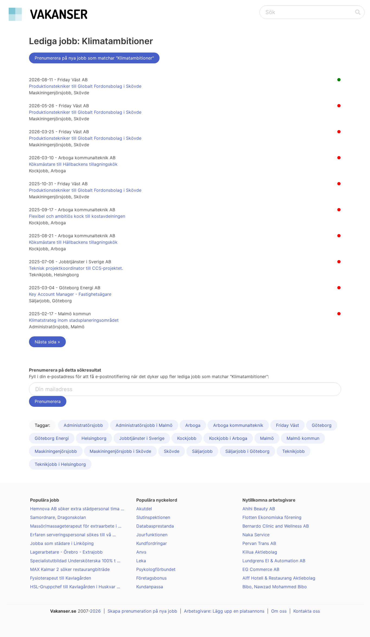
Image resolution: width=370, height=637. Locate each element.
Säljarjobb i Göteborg (247, 451)
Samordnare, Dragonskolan (58, 517)
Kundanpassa (149, 586)
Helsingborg (94, 438)
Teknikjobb (293, 451)
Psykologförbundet (156, 569)
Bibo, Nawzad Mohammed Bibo (274, 586)
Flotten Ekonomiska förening (271, 517)
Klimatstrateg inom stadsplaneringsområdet (74, 320)
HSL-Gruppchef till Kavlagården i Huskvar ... (75, 586)
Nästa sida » (47, 341)
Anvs (141, 552)
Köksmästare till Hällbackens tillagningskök (73, 164)
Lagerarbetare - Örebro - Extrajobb (66, 552)
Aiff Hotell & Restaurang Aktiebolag (278, 578)
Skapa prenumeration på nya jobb (142, 611)
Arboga (192, 425)
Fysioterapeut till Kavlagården (60, 578)
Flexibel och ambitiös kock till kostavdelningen (77, 216)
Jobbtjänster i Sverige (141, 438)
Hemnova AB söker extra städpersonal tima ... (77, 508)
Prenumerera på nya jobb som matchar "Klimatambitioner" (94, 58)
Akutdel (144, 508)
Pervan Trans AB (259, 543)
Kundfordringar (151, 543)
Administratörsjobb (83, 425)
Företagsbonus (151, 578)
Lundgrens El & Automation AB (273, 560)
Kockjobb (186, 438)
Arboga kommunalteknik (238, 425)
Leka (141, 560)
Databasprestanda (155, 526)
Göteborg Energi (52, 438)
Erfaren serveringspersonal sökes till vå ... (73, 534)
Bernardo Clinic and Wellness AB (275, 526)
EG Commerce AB (260, 569)
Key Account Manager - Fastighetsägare (70, 294)
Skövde (171, 451)
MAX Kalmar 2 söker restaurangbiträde (70, 569)
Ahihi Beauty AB (258, 508)
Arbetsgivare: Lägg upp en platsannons (224, 611)
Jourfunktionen (151, 534)
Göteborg (322, 425)
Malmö (267, 438)
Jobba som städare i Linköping (62, 543)
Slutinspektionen (153, 517)
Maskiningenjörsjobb (56, 451)
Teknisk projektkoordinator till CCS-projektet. (76, 268)
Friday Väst (287, 425)
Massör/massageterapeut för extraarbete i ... (75, 526)
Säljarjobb (202, 451)
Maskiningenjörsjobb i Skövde (120, 451)
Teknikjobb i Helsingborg (60, 464)
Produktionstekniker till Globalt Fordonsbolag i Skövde (85, 86)
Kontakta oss (306, 611)
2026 (95, 611)
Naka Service (256, 534)
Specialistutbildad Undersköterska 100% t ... (75, 560)
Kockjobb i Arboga (228, 438)
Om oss (279, 611)
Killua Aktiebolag (259, 552)
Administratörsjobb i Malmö (144, 425)
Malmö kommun (303, 438)
